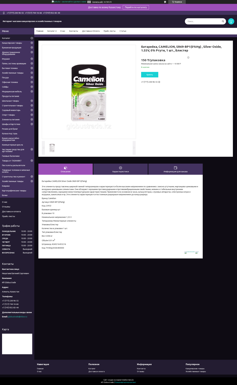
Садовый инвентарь (11, 110)
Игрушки (6, 59)
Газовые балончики (10, 156)
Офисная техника (10, 82)
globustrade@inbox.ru (17, 317)
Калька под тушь (9, 133)
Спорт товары (8, 115)
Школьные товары (10, 101)
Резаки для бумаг (10, 129)
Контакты (73, 31)
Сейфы (5, 87)
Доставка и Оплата (91, 31)
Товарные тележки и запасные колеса (16, 171)
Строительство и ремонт (13, 177)
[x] (197, 251)
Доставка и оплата (11, 211)
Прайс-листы (109, 31)
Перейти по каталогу (136, 7)
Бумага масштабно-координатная (11, 139)
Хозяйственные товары (12, 73)
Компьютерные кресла (12, 145)
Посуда (5, 77)
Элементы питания (10, 119)
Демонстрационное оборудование (11, 53)
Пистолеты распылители (13, 165)
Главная (39, 31)
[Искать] (223, 21)
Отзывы (6, 206)
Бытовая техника (10, 68)
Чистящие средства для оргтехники (13, 150)
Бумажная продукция (11, 48)
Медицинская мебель (12, 91)
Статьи (123, 31)
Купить (150, 75)
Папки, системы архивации (14, 63)
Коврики (6, 186)
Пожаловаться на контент (125, 382)
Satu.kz (131, 380)
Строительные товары (12, 105)
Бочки (4, 195)
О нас (62, 31)
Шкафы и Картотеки (11, 124)
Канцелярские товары (12, 43)
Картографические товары (14, 191)
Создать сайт (97, 2)
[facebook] (190, 251)
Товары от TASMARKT (12, 161)
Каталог (51, 31)
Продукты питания (10, 96)
